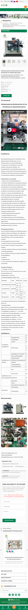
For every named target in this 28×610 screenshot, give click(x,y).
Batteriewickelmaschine (8, 466)
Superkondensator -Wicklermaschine (10, 24)
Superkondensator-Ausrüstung (15, 23)
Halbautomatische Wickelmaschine (10, 463)
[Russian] (14, 1)
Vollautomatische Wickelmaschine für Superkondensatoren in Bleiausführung (14, 558)
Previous (0, 550)
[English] (12, 1)
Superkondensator (19, 466)
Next (27, 550)
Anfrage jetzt (6, 95)
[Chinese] (17, 1)
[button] (25, 9)
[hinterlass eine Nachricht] (14, 607)
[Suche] (25, 8)
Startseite (6, 23)
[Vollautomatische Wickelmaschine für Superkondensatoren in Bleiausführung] (14, 544)
